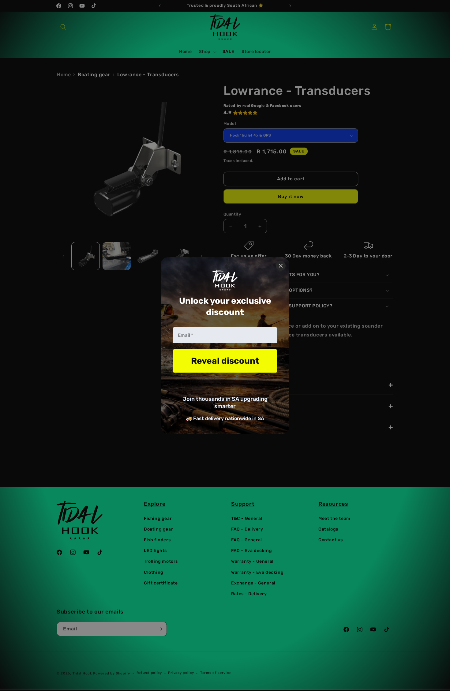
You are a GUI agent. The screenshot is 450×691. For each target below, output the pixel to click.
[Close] (281, 266)
